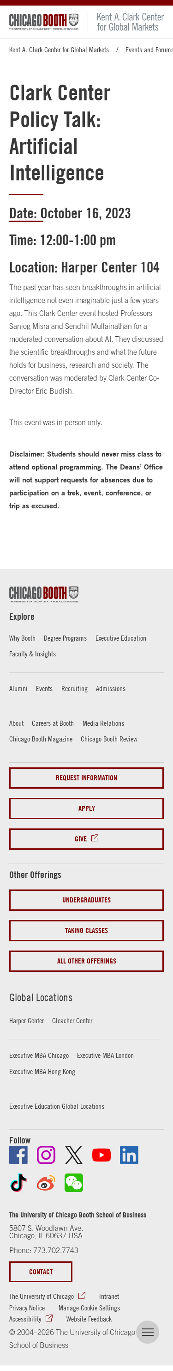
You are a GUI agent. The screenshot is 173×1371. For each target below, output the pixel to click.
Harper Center (26, 1020)
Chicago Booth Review (109, 739)
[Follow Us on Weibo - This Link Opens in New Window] (46, 1182)
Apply (86, 808)
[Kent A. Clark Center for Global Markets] (126, 21)
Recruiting (74, 688)
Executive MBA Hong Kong (42, 1071)
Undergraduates (86, 899)
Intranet (109, 1296)
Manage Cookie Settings (89, 1307)
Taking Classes (86, 930)
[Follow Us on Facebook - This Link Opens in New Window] (18, 1155)
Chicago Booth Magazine (40, 739)
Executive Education (120, 638)
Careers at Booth (53, 723)
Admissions (110, 688)
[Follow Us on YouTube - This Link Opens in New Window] (101, 1155)
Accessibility (25, 1319)
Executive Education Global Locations (56, 1106)
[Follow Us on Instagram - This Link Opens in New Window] (46, 1155)
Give (81, 838)
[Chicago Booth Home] (43, 21)
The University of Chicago (41, 1296)
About (16, 723)
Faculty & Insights (32, 653)
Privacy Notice (27, 1307)
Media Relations (103, 723)
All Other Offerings (86, 961)
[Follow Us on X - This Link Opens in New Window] (74, 1155)
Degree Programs (65, 638)
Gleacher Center (72, 1020)
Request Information (86, 777)
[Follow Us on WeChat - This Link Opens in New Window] (74, 1182)
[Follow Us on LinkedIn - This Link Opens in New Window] (129, 1155)
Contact (41, 1271)
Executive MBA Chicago (39, 1055)
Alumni (18, 688)
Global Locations (40, 997)
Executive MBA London (105, 1055)
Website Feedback (89, 1319)
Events (44, 688)
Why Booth (22, 638)
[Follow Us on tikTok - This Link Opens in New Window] (18, 1182)
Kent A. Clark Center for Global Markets (59, 49)
